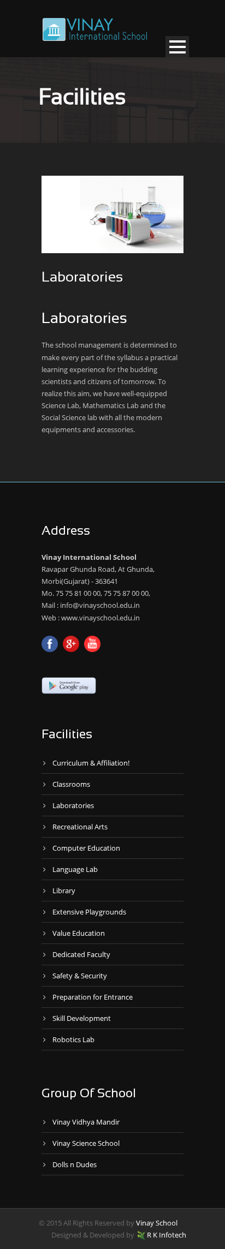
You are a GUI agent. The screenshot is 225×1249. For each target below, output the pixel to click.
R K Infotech (166, 1235)
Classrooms (71, 784)
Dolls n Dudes (74, 1164)
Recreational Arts (80, 827)
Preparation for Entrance (92, 997)
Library (63, 890)
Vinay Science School (86, 1143)
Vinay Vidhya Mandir (86, 1122)
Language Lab (75, 869)
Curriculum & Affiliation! (90, 763)
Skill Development (81, 1018)
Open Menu (177, 46)
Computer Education (86, 848)
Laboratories (73, 805)
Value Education (78, 933)
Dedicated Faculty (81, 954)
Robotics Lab (73, 1039)
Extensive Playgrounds (89, 912)
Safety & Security (79, 976)
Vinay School (156, 1223)
